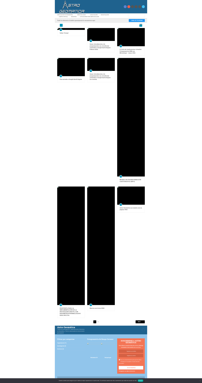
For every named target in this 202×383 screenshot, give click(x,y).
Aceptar (140, 380)
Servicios (59, 349)
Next (139, 321)
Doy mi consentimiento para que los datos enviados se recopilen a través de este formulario (130, 361)
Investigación (105, 14)
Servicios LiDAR (81, 14)
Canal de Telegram (137, 20)
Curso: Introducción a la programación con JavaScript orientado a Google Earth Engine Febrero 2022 (100, 46)
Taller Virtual (64, 33)
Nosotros (74, 16)
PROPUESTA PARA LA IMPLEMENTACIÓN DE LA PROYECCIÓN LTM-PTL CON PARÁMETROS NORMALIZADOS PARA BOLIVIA (70, 311)
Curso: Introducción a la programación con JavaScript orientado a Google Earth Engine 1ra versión (100, 76)
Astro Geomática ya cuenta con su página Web (131, 208)
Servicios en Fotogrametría (65, 14)
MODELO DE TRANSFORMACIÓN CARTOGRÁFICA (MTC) (130, 180)
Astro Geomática (66, 327)
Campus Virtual (63, 16)
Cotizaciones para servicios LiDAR (89, 16)
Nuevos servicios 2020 (97, 308)
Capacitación (94, 14)
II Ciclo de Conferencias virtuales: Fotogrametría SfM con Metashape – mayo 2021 (131, 51)
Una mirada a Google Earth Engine (71, 79)
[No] (200, 380)
